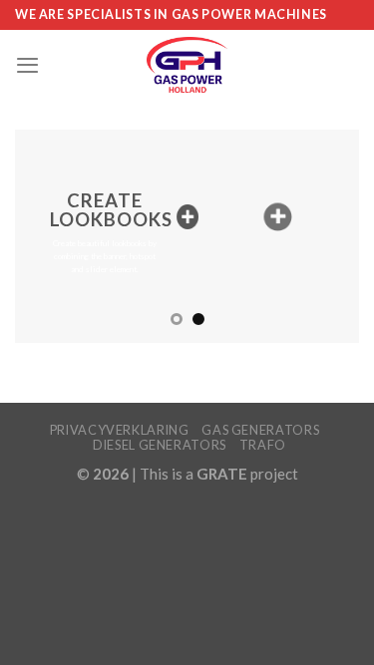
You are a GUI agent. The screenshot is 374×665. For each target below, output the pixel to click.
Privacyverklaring (119, 430)
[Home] (278, 217)
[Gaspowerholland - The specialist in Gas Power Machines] (187, 65)
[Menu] (27, 65)
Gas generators (260, 430)
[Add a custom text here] (186, 216)
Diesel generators (159, 445)
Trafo (262, 445)
